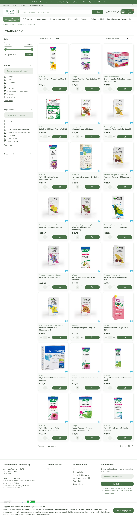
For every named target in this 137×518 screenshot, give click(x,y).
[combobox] (55, 12)
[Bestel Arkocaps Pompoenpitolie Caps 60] (124, 136)
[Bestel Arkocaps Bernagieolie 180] (59, 287)
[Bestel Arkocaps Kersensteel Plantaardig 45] (124, 187)
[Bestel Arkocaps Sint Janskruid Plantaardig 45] (59, 337)
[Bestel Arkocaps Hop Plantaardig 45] (124, 237)
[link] (115, 446)
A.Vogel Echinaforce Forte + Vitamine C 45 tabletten (49, 429)
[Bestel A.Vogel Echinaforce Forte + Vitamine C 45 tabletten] (59, 438)
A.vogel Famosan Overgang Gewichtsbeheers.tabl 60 (82, 429)
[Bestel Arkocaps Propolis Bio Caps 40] (92, 136)
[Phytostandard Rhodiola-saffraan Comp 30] (53, 357)
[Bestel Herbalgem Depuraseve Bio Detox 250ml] (92, 187)
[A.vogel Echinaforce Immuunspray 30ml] (85, 357)
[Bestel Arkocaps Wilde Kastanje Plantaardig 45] (92, 237)
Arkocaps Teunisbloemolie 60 (50, 227)
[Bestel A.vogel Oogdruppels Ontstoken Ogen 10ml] (124, 438)
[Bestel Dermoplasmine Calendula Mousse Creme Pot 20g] (124, 89)
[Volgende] (132, 446)
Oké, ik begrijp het (123, 510)
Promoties (28, 19)
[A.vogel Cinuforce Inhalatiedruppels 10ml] (118, 357)
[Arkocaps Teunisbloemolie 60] (53, 207)
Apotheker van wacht (81, 478)
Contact (6, 5)
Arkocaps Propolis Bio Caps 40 (83, 129)
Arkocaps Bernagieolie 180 (49, 277)
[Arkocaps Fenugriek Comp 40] (85, 307)
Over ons (76, 469)
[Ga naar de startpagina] (9, 12)
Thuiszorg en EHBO (97, 19)
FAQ (48, 469)
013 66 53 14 (15, 478)
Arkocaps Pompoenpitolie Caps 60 (117, 129)
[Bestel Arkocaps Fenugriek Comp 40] (92, 337)
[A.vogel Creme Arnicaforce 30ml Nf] (53, 59)
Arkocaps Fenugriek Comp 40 (83, 327)
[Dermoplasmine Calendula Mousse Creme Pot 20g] (118, 59)
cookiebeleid (45, 514)
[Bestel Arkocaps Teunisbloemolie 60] (59, 237)
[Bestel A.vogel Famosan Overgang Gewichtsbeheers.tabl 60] (92, 438)
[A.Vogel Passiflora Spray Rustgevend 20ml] (53, 157)
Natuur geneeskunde (57, 19)
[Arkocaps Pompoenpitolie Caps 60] (118, 109)
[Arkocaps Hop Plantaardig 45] (118, 207)
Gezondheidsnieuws (36, 5)
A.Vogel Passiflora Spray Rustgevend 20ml (48, 178)
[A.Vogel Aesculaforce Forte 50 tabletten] (85, 257)
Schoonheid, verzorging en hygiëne (119, 19)
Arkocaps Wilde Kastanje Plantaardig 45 (81, 228)
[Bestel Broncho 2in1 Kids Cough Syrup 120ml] (124, 337)
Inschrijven (117, 484)
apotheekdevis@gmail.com (24, 480)
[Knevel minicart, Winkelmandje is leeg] (123, 12)
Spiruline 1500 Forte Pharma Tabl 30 (53, 129)
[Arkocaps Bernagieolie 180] (53, 257)
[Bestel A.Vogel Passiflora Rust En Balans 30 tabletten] (92, 89)
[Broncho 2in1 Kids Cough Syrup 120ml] (118, 307)
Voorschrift (13, 5)
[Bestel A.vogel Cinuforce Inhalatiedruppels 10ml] (124, 388)
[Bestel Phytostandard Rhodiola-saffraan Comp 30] (59, 388)
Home (5, 24)
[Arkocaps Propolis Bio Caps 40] (85, 109)
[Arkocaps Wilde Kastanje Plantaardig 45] (85, 207)
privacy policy (109, 493)
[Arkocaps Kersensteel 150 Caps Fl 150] (118, 257)
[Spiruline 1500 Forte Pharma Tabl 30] (53, 109)
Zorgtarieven (78, 484)
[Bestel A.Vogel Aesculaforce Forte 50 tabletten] (92, 287)
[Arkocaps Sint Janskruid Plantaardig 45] (53, 307)
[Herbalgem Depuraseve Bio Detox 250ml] (85, 157)
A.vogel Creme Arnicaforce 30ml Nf (52, 79)
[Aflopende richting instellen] (132, 38)
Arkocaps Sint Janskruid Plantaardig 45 (48, 328)
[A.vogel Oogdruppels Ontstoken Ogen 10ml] (118, 408)
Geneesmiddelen (41, 19)
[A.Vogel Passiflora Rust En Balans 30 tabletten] (85, 59)
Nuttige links (23, 5)
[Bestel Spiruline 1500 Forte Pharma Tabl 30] (59, 136)
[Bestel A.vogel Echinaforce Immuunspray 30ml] (92, 388)
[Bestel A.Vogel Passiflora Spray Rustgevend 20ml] (59, 187)
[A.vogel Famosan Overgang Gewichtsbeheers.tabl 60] (85, 408)
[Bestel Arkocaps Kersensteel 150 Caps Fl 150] (124, 287)
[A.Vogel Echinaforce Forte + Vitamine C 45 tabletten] (53, 408)
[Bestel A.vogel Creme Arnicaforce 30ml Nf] (59, 89)
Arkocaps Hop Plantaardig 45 (115, 227)
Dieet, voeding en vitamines (77, 19)
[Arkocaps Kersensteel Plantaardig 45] (118, 157)
